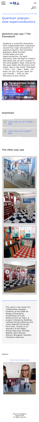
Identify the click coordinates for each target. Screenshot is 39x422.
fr (35, 3)
